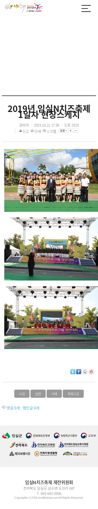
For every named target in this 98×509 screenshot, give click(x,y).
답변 (38, 393)
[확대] (70, 130)
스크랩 (51, 131)
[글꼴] (63, 130)
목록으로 (73, 393)
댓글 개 (13, 408)
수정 (22, 393)
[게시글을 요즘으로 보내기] (91, 371)
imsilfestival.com (48, 497)
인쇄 (37, 131)
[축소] (75, 130)
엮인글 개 (31, 408)
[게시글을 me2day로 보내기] (85, 371)
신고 (26, 131)
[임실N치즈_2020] (24, 7)
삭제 (54, 393)
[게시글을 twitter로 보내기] (72, 371)
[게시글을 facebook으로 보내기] (78, 371)
